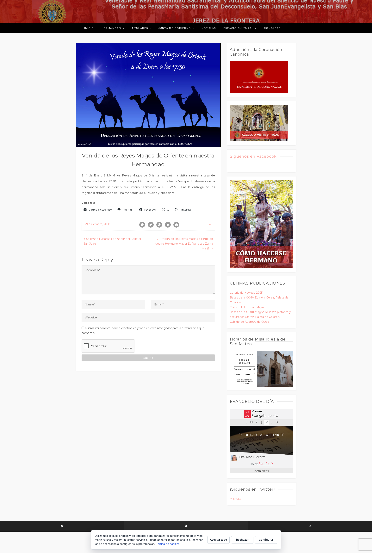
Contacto (272, 28)
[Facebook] (62, 526)
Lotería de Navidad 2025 (246, 292)
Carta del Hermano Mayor (247, 307)
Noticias (209, 28)
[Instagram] (310, 526)
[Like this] (210, 224)
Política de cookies (167, 543)
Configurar (266, 539)
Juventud (84, 144)
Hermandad (112, 28)
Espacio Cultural (238, 28)
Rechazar (242, 539)
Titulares (140, 28)
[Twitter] (186, 526)
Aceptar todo (218, 539)
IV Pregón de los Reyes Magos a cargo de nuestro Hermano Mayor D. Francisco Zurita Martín (183, 243)
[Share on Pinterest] (159, 225)
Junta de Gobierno (175, 28)
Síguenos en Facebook (253, 156)
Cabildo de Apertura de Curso (249, 321)
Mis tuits (235, 499)
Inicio (89, 28)
